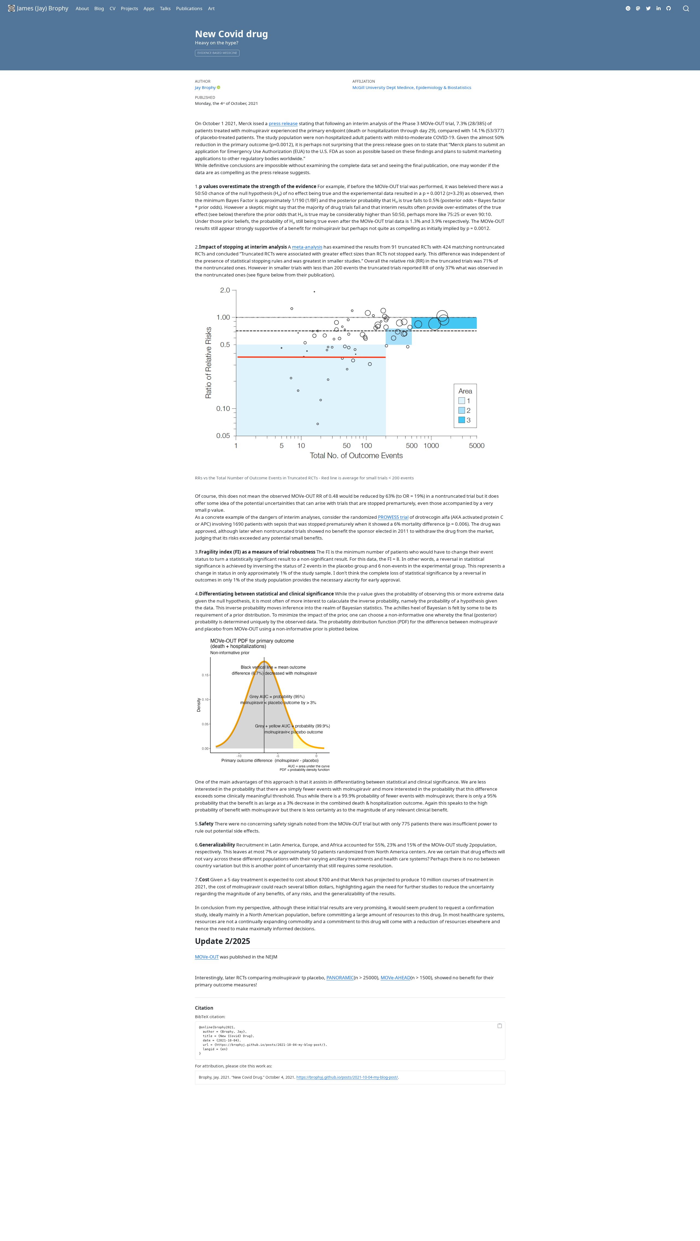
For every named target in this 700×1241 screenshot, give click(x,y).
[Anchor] (255, 941)
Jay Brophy (205, 87)
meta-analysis (307, 247)
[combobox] (686, 8)
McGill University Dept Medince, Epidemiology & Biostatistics (411, 87)
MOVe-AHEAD (395, 977)
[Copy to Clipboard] (500, 1026)
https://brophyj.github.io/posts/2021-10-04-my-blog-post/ (347, 1077)
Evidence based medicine (217, 53)
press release (283, 123)
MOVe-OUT (207, 957)
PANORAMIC (340, 977)
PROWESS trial (393, 517)
